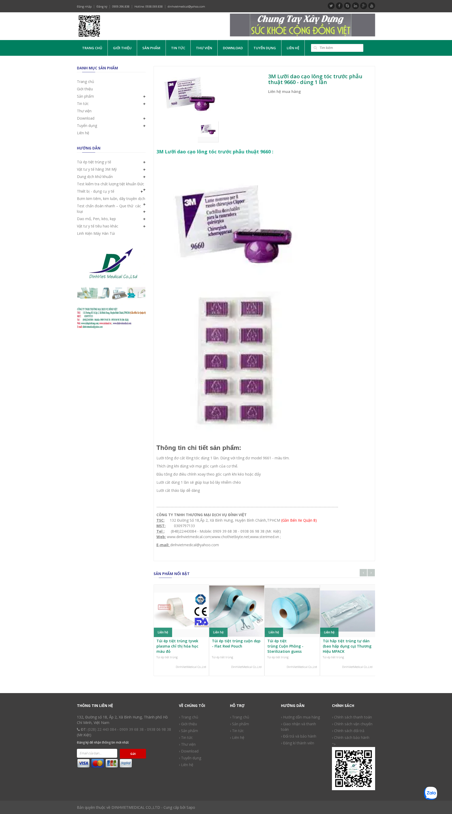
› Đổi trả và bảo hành (298, 736)
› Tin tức (237, 730)
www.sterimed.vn (264, 536)
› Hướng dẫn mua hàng (300, 717)
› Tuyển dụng (190, 757)
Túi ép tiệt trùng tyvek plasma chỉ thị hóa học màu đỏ (177, 646)
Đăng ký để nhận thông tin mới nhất (103, 742)
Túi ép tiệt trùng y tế (94, 161)
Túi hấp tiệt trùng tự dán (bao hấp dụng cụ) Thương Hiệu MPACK (347, 646)
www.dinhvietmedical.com (189, 536)
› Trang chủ (188, 717)
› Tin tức (186, 737)
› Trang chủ (239, 717)
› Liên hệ (237, 737)
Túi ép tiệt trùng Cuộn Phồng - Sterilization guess (285, 646)
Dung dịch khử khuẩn (95, 176)
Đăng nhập (84, 6)
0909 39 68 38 (132, 729)
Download (233, 48)
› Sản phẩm (188, 730)
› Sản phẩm (239, 723)
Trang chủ (92, 48)
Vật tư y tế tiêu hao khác (97, 226)
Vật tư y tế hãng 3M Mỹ (97, 169)
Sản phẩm (151, 48)
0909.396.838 (120, 6)
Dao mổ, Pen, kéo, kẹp (96, 218)
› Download (189, 751)
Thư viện (204, 48)
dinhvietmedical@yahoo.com (186, 6)
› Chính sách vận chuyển (352, 723)
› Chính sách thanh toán (352, 717)
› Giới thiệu (188, 723)
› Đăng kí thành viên (297, 742)
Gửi (133, 754)
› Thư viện (187, 744)
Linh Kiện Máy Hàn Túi (96, 233)
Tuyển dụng (264, 48)
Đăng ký (102, 6)
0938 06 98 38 (159, 729)
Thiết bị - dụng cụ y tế (95, 191)
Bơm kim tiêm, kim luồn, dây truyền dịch (111, 198)
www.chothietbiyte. (228, 536)
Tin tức (178, 48)
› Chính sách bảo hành (350, 737)
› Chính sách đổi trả (348, 730)
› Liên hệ (186, 764)
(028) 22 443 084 (102, 729)
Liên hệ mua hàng (284, 91)
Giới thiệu (122, 48)
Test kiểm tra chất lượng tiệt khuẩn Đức (110, 183)
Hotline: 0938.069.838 (148, 6)
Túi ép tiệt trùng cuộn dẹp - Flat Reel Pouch (236, 643)
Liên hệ (293, 48)
